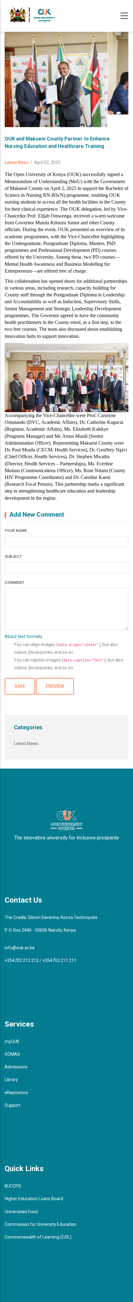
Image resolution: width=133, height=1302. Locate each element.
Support (12, 1105)
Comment (14, 582)
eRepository (16, 1092)
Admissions (16, 1066)
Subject (13, 556)
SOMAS (12, 1054)
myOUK (12, 1041)
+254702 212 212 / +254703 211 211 (40, 960)
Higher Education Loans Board (34, 1198)
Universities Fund (21, 1211)
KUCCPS (13, 1185)
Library (11, 1079)
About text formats (23, 636)
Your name (16, 530)
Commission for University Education (40, 1224)
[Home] (32, 14)
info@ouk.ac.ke (20, 947)
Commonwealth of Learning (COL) (38, 1237)
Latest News (17, 162)
